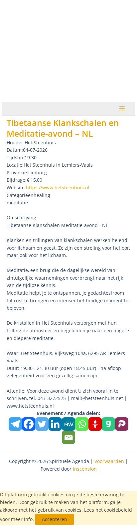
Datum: (15, 150)
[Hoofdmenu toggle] (122, 108)
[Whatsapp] (81, 424)
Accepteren (54, 519)
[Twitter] (42, 424)
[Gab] (108, 424)
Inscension (85, 469)
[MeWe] (68, 424)
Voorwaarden (109, 461)
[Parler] (121, 424)
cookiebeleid (118, 510)
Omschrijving (21, 217)
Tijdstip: (16, 157)
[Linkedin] (55, 424)
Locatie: (15, 165)
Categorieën (20, 195)
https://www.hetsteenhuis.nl (57, 187)
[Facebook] (28, 424)
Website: (16, 187)
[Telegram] (15, 424)
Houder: (16, 142)
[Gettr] (95, 424)
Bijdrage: (17, 180)
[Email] (68, 437)
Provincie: (17, 172)
